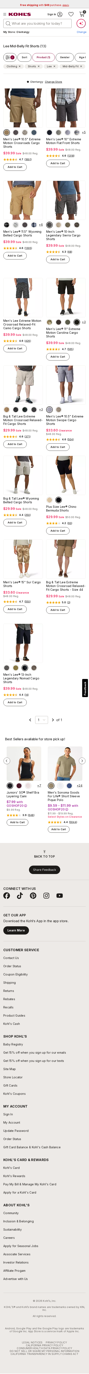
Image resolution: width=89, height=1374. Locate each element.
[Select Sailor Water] (69, 785)
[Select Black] (76, 322)
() (28, 159)
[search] (8, 23)
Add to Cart (15, 167)
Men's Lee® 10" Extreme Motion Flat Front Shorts (63, 141)
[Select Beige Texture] (51, 785)
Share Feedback (44, 869)
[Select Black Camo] (15, 409)
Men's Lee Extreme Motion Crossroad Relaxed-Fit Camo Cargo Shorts (22, 324)
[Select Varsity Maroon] (19, 785)
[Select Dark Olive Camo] (76, 225)
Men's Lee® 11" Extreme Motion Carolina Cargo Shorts (63, 332)
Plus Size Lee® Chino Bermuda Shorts (61, 508)
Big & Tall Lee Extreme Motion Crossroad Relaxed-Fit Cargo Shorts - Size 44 (65, 585)
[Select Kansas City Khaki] (58, 225)
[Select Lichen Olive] (34, 668)
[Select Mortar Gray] (58, 322)
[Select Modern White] (60, 785)
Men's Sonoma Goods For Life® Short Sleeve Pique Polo (64, 796)
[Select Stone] (25, 132)
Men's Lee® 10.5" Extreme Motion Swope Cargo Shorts (65, 420)
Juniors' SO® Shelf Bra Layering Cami (23, 794)
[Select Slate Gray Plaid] (76, 132)
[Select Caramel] (58, 409)
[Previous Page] (30, 720)
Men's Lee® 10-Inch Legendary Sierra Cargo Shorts (63, 235)
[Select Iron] (58, 132)
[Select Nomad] (6, 132)
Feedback (85, 688)
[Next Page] (53, 720)
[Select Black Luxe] (10, 785)
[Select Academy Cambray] (67, 132)
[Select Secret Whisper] (28, 785)
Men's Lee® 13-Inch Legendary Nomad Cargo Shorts (21, 678)
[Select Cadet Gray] (15, 225)
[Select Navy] (49, 132)
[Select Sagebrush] (67, 322)
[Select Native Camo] (49, 322)
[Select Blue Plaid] (34, 225)
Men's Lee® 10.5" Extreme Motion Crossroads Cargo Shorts (22, 142)
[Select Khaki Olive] (15, 668)
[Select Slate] (34, 132)
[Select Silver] (49, 409)
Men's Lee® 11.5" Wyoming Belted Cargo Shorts (22, 233)
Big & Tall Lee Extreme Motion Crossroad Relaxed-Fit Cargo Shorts (23, 420)
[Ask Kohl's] (81, 23)
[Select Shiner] (25, 225)
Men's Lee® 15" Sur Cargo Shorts (22, 584)
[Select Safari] (49, 500)
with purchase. (44, 5)
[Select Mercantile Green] (67, 225)
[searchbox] (37, 23)
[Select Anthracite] (15, 132)
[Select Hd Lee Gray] (6, 225)
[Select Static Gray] (49, 225)
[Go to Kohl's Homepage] (20, 14)
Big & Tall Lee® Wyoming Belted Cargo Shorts (21, 500)
